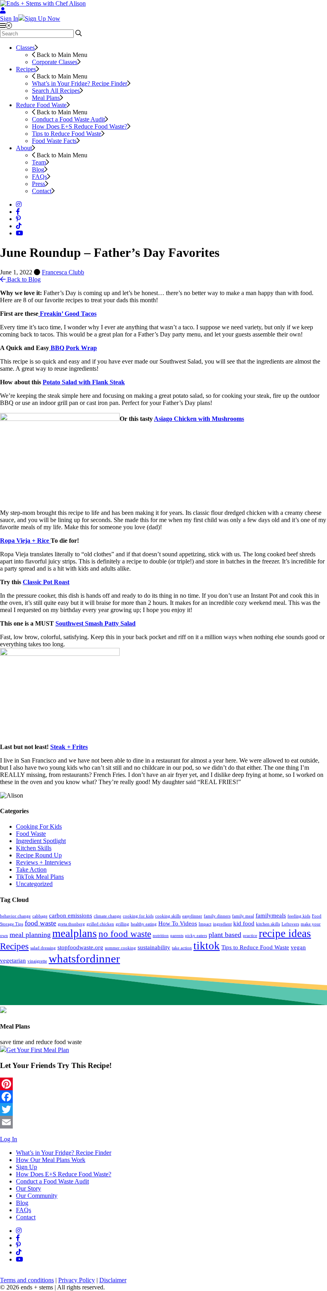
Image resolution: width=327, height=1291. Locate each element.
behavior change (15, 916)
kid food (243, 923)
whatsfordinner (84, 958)
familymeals (271, 915)
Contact (41, 191)
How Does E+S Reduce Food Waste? (79, 126)
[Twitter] (163, 1109)
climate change (107, 916)
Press (38, 183)
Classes (25, 47)
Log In (8, 1139)
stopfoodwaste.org (80, 947)
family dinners (217, 916)
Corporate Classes (54, 62)
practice (250, 935)
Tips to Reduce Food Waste (66, 133)
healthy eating (144, 924)
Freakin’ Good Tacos (67, 313)
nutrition (161, 935)
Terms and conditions (27, 1280)
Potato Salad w (63, 382)
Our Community (36, 1195)
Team (39, 162)
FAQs (39, 176)
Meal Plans (46, 97)
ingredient (222, 924)
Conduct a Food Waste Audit (68, 119)
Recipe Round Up (39, 855)
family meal (243, 916)
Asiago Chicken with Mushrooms (199, 418)
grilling (122, 924)
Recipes (26, 69)
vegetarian (13, 960)
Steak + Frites (69, 746)
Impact (205, 924)
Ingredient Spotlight (41, 840)
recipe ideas (285, 933)
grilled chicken (100, 924)
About (24, 148)
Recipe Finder (79, 83)
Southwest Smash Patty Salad (95, 623)
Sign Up (26, 1167)
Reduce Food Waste (41, 105)
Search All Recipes (56, 90)
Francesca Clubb (63, 272)
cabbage (39, 916)
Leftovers (290, 924)
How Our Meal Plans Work (50, 1159)
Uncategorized (34, 883)
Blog (38, 169)
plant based (225, 935)
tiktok (206, 946)
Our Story (28, 1188)
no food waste (124, 934)
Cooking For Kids (39, 826)
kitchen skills (268, 924)
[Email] (163, 1122)
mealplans (74, 933)
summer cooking (120, 948)
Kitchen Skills (33, 848)
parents (176, 935)
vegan (298, 947)
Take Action (31, 869)
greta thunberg (71, 924)
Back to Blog (23, 279)
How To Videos (177, 923)
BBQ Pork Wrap (73, 347)
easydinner (192, 916)
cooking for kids (138, 916)
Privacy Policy (76, 1280)
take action (182, 948)
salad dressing (43, 948)
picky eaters (196, 935)
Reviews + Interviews (43, 862)
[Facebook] (163, 1096)
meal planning (30, 935)
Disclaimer (112, 1280)
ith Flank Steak (104, 382)
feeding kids (299, 916)
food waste (40, 923)
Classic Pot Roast (46, 582)
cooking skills (168, 916)
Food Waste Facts (54, 140)
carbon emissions (70, 915)
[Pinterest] (163, 1084)
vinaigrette (37, 961)
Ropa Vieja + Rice (25, 540)
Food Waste (31, 833)
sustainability (154, 947)
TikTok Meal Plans (40, 876)
